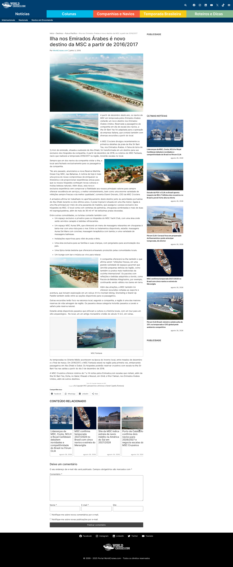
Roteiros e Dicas (209, 14)
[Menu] (229, 5)
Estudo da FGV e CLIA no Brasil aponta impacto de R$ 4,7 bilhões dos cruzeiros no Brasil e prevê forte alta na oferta (165, 195)
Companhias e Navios (115, 14)
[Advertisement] (165, 74)
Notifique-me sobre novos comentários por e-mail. (75, 515)
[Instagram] (199, 5)
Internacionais (8, 20)
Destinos (59, 33)
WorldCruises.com (60, 50)
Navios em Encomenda (42, 20)
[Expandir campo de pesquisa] (185, 5)
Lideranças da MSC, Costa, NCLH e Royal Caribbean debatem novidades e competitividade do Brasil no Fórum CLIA (61, 441)
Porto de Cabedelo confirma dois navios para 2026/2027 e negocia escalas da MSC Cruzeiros (133, 438)
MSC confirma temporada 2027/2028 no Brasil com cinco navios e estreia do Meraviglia (85, 438)
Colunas (69, 14)
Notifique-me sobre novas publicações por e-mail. (75, 519)
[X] (217, 5)
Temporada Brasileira (162, 14)
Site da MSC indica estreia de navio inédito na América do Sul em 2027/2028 (108, 437)
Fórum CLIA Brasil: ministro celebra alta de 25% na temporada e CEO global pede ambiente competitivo (165, 324)
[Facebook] (194, 5)
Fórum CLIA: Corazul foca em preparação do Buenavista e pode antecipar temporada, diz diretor (164, 238)
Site (114, 505)
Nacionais (23, 20)
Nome (53, 505)
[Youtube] (211, 5)
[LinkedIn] (205, 5)
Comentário (56, 474)
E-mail (85, 505)
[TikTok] (223, 5)
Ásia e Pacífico (71, 33)
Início (52, 33)
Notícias (22, 14)
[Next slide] (139, 431)
